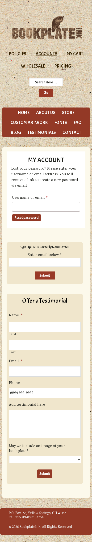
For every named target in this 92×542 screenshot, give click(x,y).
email (41, 517)
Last (12, 352)
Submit (44, 473)
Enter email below (45, 255)
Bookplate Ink (47, 27)
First (13, 334)
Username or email (37, 198)
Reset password (26, 217)
